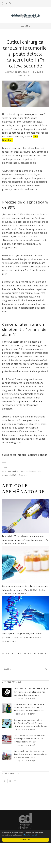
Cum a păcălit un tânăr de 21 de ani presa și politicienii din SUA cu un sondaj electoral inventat (29, 738)
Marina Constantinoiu (18, 72)
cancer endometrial (10, 471)
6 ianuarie (38, 72)
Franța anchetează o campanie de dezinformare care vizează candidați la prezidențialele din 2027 (30, 754)
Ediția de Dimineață (25, 698)
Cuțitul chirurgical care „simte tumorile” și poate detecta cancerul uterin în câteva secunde (25, 54)
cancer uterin (25, 471)
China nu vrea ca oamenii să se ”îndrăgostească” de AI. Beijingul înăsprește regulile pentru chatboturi (30, 723)
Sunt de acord (25, 840)
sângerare (22, 475)
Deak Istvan (10, 641)
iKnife (14, 475)
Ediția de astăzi (25, 76)
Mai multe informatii (30, 835)
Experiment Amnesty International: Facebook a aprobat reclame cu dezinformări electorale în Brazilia (29, 707)
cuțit (34, 471)
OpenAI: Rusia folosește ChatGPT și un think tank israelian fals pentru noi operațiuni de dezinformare (31, 691)
